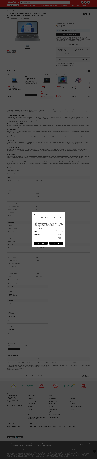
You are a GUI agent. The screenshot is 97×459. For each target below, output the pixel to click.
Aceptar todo (56, 243)
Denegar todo (41, 243)
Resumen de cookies (50, 228)
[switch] (59, 234)
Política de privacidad (37, 228)
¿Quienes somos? (43, 228)
